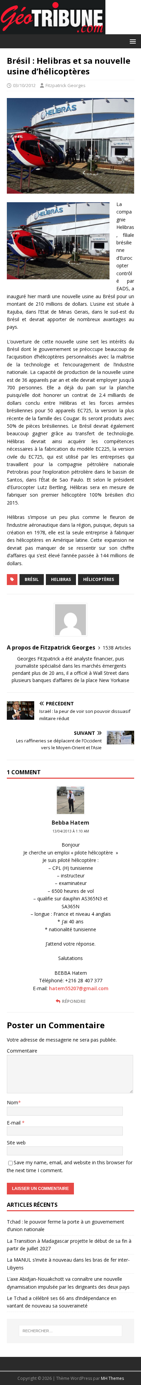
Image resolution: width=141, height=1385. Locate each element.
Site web (16, 1142)
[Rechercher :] (70, 1331)
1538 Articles (117, 647)
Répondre (74, 1001)
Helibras (61, 579)
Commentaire (22, 1050)
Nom (12, 1102)
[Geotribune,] (52, 30)
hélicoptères (98, 579)
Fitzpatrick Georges (66, 85)
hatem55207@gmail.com (78, 988)
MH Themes (112, 1378)
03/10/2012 (24, 85)
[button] (131, 41)
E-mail (14, 1122)
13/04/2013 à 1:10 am (70, 831)
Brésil (32, 579)
